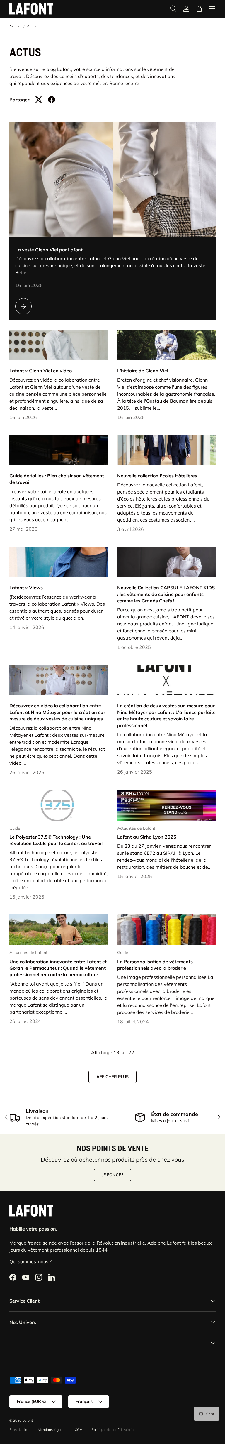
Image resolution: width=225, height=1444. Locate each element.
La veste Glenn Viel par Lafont (49, 250)
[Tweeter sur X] (38, 99)
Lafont (27, 1420)
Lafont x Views (26, 587)
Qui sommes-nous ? (30, 1261)
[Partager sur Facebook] (51, 99)
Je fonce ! (112, 1174)
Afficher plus (112, 1076)
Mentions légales (51, 1429)
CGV (78, 1429)
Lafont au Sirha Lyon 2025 (146, 837)
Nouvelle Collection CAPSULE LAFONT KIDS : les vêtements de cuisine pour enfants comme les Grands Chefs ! (166, 594)
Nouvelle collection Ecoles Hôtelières (157, 476)
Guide (14, 828)
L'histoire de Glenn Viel (142, 370)
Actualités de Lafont (136, 828)
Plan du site (18, 1429)
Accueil (15, 26)
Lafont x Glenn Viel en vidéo (40, 370)
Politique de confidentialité (113, 1429)
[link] (186, 8)
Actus (31, 26)
